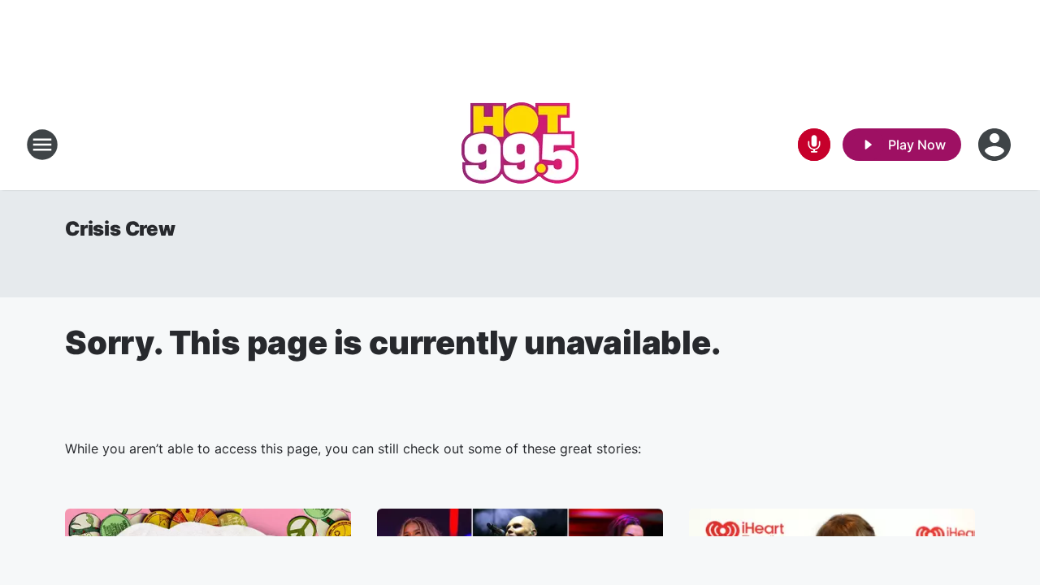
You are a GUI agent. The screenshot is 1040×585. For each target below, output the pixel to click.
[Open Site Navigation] (42, 144)
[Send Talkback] (814, 144)
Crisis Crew (120, 228)
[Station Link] (520, 144)
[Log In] (996, 144)
